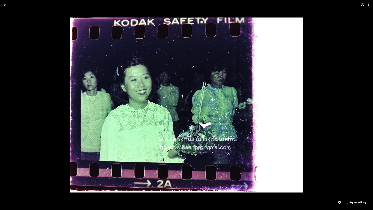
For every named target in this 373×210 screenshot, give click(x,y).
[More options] (368, 5)
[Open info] (362, 5)
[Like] (339, 202)
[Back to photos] (4, 4)
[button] (8, 105)
